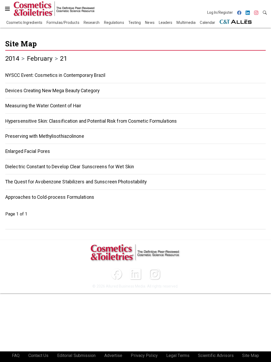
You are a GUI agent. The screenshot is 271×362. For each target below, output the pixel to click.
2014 (12, 58)
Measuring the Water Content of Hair (43, 105)
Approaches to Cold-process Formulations (49, 197)
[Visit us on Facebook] (116, 274)
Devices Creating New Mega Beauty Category (52, 90)
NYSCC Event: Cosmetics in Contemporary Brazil (55, 75)
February (40, 58)
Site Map (21, 43)
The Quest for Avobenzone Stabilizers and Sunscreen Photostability (76, 181)
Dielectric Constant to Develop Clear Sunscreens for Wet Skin (69, 166)
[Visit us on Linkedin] (135, 274)
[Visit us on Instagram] (154, 274)
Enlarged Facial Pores (27, 151)
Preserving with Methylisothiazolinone (44, 136)
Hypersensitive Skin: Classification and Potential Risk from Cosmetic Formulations (91, 121)
